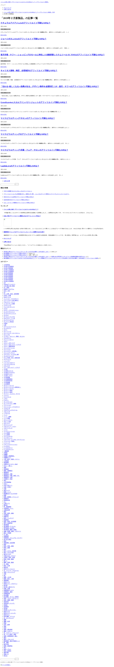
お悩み (5, 323)
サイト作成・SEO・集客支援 (12, 357)
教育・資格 (7, 547)
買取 (5, 626)
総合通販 (6, 595)
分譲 (5, 488)
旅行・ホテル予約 (9, 552)
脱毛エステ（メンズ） (10, 613)
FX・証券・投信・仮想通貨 (11, 294)
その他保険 (7, 377)
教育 (5, 544)
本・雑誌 (6, 564)
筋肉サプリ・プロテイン (10, 583)
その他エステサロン (9, 372)
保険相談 (6, 469)
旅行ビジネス (7, 554)
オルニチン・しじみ (9, 318)
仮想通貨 (6, 462)
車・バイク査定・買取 (10, 634)
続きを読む (4, 35)
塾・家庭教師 (7, 506)
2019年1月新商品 (8, 268)
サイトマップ (7, 7)
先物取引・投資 (8, 479)
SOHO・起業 (7, 295)
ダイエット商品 (8, 390)
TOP (29, 12)
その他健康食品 (8, 379)
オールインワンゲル (9, 316)
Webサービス (7, 297)
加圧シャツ (7, 490)
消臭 (5, 574)
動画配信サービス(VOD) (10, 493)
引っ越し (6, 534)
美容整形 (6, 606)
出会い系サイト (8, 485)
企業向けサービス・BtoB (11, 464)
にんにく (6, 400)
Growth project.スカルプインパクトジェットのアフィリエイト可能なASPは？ (34, 102)
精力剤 (5, 585)
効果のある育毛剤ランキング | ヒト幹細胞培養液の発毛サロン (68, 256)
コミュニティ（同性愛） (10, 351)
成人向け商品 (7, 539)
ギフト (5, 330)
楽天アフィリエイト (9, 569)
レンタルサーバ (8, 447)
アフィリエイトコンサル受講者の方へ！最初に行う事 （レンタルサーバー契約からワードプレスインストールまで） (36, 194)
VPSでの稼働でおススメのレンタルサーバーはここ (18, 191)
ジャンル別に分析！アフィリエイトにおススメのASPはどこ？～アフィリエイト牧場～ (25, 2)
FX (4, 292)
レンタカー (7, 446)
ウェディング (7, 305)
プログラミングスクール (10, 410)
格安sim (6, 567)
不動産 (5, 452)
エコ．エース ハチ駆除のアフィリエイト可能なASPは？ (19, 202)
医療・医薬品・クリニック (11, 497)
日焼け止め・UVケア (10, 556)
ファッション (7, 405)
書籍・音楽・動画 (9, 562)
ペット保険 (7, 418)
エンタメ (6, 315)
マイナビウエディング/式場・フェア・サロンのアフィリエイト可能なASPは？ (34, 150)
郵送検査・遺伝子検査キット (12, 641)
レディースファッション (10, 444)
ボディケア (7, 423)
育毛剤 (5, 608)
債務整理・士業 (8, 477)
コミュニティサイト (9, 352)
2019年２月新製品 (6, 29)
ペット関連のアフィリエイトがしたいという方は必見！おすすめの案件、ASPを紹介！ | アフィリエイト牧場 (68, 258)
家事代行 (6, 516)
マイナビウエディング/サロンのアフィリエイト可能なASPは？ (28, 118)
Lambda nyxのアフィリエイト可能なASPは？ (20, 166)
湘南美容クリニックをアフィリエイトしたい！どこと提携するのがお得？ (24, 232)
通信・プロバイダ (9, 639)
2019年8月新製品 (8, 279)
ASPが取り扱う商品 (9, 286)
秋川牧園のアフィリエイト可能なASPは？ (15, 253)
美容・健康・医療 (9, 600)
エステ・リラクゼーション (11, 310)
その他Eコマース (8, 370)
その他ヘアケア (8, 375)
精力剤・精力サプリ (9, 587)
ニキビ (5, 398)
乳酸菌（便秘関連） (9, 456)
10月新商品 (7, 265)
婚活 (5, 511)
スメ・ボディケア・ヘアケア (12, 367)
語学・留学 (7, 624)
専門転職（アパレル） (10, 526)
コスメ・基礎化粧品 (9, 346)
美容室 (5, 605)
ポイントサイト (8, 420)
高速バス (6, 654)
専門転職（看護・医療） (10, 529)
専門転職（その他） (9, 528)
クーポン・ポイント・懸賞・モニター (14, 336)
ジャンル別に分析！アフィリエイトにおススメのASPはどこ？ (21, 209)
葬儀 (5, 623)
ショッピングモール (9, 364)
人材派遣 (6, 461)
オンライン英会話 (9, 321)
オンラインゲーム (9, 320)
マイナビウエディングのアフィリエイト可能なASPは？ (24, 134)
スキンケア (7, 366)
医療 (5, 495)
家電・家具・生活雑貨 (10, 521)
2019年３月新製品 (9, 271)
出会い (5, 483)
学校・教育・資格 (9, 513)
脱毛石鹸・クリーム (9, 616)
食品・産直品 (7, 650)
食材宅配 (6, 652)
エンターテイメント (9, 312)
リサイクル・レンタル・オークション (14, 439)
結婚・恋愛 (7, 588)
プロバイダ (7, 411)
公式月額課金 (7, 482)
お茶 (5, 325)
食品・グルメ (7, 649)
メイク (5, 429)
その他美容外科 (8, 380)
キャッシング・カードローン (12, 333)
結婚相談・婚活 (8, 592)
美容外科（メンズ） (9, 603)
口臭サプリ (7, 503)
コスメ (5, 341)
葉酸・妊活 (7, 621)
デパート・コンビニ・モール (12, 393)
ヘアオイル (7, 413)
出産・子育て (7, 487)
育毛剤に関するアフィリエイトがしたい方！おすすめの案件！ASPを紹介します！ (26, 251)
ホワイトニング (8, 425)
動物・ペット (7, 492)
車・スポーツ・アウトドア (11, 632)
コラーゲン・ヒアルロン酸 (11, 354)
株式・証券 (7, 565)
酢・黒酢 (6, 642)
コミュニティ (7, 349)
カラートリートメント (10, 326)
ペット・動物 (7, 416)
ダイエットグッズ (9, 385)
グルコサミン (7, 338)
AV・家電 (6, 287)
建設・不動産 (7, 533)
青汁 (5, 647)
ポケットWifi (7, 421)
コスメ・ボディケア (9, 343)
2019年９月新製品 (9, 281)
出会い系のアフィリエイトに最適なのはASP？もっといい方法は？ (22, 216)
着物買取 (6, 580)
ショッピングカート (9, 362)
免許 (5, 480)
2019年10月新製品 (9, 266)
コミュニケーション (9, 348)
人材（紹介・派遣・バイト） (12, 459)
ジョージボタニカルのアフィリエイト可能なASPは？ (23, 39)
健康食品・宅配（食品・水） (12, 475)
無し (5, 575)
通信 (5, 637)
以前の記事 (7, 181)
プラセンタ (7, 408)
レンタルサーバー (9, 449)
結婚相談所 (7, 593)
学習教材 (6, 515)
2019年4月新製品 (8, 273)
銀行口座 (6, 644)
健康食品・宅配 (8, 474)
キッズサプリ (7, 328)
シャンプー (7, 361)
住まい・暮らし (8, 465)
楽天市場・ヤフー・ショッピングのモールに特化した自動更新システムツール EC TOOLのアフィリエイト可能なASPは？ (53, 55)
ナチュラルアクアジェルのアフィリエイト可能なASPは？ (25, 23)
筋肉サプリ (7, 582)
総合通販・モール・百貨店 (11, 596)
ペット (5, 415)
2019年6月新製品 (8, 276)
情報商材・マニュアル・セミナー (13, 537)
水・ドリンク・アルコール (11, 570)
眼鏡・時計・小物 (9, 578)
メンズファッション (9, 431)
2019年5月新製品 (8, 274)
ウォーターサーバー (9, 307)
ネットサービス (8, 402)
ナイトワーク (7, 397)
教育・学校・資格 (9, 546)
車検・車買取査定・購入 (10, 636)
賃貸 (5, 628)
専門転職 (6, 524)
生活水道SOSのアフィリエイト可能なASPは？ (16, 199)
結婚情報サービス (9, 590)
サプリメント (7, 359)
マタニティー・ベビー (10, 426)
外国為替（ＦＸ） (9, 508)
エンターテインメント (10, 313)
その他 (5, 369)
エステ (5, 308)
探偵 (5, 541)
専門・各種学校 (8, 523)
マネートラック (8, 428)
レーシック (7, 443)
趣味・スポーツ (8, 631)
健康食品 (6, 472)
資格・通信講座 (8, 629)
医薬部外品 (7, 500)
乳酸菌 (5, 454)
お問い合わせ (7, 9)
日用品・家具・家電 (9, 557)
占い (5, 501)
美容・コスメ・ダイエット (11, 598)
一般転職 (6, 451)
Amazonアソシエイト (9, 284)
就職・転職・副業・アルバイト (12, 531)
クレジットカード (9, 339)
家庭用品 (6, 519)
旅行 (5, 549)
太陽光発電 (7, 510)
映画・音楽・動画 (9, 559)
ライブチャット (8, 438)
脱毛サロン (7, 614)
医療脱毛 (6, 498)
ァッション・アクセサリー (11, 298)
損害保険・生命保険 (9, 542)
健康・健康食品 (8, 470)
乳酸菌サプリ (7, 457)
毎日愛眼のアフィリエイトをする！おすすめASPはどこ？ (20, 258)
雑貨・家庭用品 (8, 646)
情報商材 (6, 536)
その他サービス (8, 374)
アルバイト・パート (9, 302)
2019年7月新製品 (8, 278)
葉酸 (5, 619)
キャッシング (7, 331)
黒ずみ (5, 655)
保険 (5, 467)
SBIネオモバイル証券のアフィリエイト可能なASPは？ (19, 197)
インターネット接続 (9, 303)
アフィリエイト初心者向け (11, 300)
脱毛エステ (7, 611)
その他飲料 (7, 384)
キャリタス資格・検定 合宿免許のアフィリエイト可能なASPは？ (29, 70)
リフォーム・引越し (9, 441)
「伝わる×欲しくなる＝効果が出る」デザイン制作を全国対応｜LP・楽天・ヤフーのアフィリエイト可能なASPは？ (50, 86)
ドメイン (6, 395)
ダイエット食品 (8, 392)
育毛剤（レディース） (10, 610)
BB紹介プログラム (9, 289)
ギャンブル (7, 334)
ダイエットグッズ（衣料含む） (12, 387)
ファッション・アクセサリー (12, 406)
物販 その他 (7, 577)
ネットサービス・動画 (10, 403)
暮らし (5, 560)
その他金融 (7, 382)
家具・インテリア (9, 518)
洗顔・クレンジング (9, 572)
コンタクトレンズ (9, 356)
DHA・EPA (7, 290)
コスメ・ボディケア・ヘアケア (12, 344)
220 (5, 282)
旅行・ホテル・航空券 (10, 551)
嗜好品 (5, 505)
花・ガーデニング (9, 618)
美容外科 (6, 601)
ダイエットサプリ (9, 388)
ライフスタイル (8, 436)
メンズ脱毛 (7, 433)
